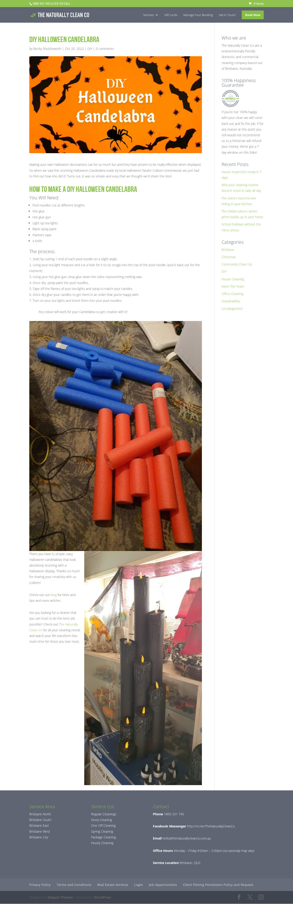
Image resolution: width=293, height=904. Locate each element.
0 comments (105, 48)
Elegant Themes (60, 897)
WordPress (102, 897)
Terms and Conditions (74, 885)
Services (148, 15)
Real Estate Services (112, 885)
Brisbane (228, 249)
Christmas (229, 257)
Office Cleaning (232, 294)
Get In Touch (227, 15)
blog (54, 595)
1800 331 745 (173, 814)
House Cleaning (233, 279)
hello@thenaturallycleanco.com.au (187, 838)
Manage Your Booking (198, 15)
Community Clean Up (237, 264)
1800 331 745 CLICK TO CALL (52, 3)
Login (138, 885)
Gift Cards (170, 15)
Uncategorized (232, 308)
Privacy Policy (40, 885)
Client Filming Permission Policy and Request (218, 885)
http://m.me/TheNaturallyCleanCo (210, 826)
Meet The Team (233, 286)
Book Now (252, 15)
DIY (89, 48)
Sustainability (231, 301)
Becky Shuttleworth (47, 48)
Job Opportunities (163, 885)
